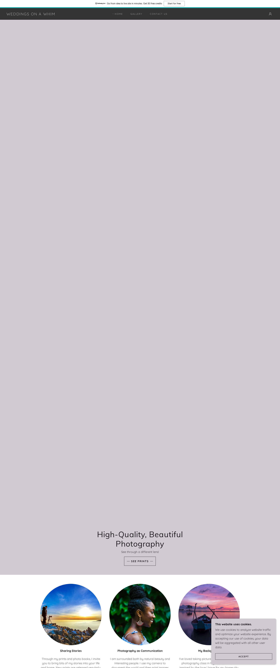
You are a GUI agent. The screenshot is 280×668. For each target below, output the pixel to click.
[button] (270, 14)
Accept (244, 656)
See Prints (140, 561)
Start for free (174, 3)
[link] (30, 14)
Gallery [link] (136, 13)
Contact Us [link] (158, 13)
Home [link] (119, 13)
